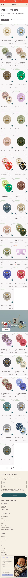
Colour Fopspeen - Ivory (6, 40)
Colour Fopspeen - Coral (20, 283)
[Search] (19, 5)
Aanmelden (7, 574)
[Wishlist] (24, 5)
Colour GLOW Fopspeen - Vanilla (20, 218)
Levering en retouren (5, 520)
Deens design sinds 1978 (14, 1)
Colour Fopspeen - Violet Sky (20, 107)
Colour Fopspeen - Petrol (6, 217)
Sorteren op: (14, 19)
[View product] (12, 37)
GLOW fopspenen (4, 554)
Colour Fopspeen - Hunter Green (20, 151)
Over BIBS (3, 536)
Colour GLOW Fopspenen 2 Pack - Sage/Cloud (6, 63)
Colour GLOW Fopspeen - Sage (6, 262)
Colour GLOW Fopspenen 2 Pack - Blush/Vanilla (20, 63)
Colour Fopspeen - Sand (6, 305)
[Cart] (26, 5)
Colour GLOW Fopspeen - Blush (6, 240)
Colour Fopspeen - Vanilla (6, 128)
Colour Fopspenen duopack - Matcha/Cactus (6, 196)
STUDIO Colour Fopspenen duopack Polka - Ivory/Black (20, 173)
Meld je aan (14, 495)
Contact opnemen (4, 516)
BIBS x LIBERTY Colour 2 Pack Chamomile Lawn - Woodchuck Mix (6, 394)
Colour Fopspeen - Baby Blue (20, 41)
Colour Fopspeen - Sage (20, 128)
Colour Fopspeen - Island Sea (6, 416)
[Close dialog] (26, 557)
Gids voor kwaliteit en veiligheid (7, 529)
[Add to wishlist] (12, 25)
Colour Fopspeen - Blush (6, 150)
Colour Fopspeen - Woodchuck (19, 196)
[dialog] (2, 5)
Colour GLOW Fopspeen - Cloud (6, 438)
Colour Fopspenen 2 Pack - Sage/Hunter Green (20, 240)
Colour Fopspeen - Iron (5, 371)
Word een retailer (4, 538)
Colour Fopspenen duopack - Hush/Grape (20, 394)
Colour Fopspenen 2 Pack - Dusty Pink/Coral (20, 350)
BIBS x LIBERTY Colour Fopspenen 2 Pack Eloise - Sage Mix (20, 372)
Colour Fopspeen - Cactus (20, 84)
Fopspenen (3, 550)
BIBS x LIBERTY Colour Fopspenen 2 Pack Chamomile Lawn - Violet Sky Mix (7, 350)
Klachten (2, 518)
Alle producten (4, 548)
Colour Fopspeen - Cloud (20, 415)
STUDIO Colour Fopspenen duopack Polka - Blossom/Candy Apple (6, 173)
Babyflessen (3, 552)
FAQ (2, 523)
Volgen (2, 522)
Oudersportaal (4, 525)
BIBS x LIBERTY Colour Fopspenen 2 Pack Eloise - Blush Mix (6, 107)
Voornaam (3, 564)
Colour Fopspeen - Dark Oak (7, 84)
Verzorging (3, 540)
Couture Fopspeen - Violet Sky (20, 262)
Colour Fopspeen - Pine (6, 459)
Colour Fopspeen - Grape (6, 283)
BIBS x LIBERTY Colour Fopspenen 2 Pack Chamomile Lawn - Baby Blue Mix (21, 438)
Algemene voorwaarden (6, 527)
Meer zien (6, 329)
